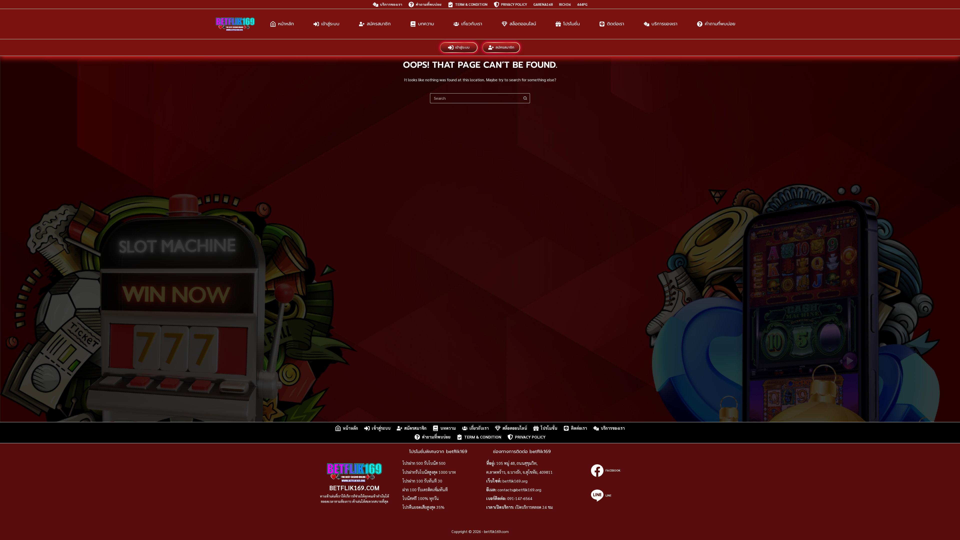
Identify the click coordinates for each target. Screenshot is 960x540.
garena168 (543, 4)
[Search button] (525, 98)
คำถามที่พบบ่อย (429, 4)
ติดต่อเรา (615, 23)
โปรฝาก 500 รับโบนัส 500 (424, 463)
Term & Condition (471, 4)
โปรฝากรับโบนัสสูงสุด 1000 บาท (429, 472)
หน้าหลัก (286, 23)
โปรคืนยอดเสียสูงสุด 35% (423, 507)
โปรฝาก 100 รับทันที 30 (422, 481)
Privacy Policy (514, 4)
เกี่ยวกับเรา (471, 23)
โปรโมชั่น (571, 23)
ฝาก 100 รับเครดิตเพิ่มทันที (425, 489)
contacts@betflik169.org (519, 489)
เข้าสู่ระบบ (330, 23)
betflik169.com (354, 488)
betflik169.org (515, 481)
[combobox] (475, 98)
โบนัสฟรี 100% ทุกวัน (420, 498)
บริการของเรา (391, 4)
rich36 (565, 4)
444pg (582, 4)
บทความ (426, 23)
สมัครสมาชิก (379, 23)
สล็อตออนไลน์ (523, 23)
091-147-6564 (519, 498)
